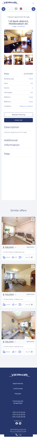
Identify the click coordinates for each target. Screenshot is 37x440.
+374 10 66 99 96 (18, 417)
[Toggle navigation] (33, 3)
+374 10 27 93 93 (18, 412)
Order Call (18, 120)
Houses (18, 394)
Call (20, 435)
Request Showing (18, 115)
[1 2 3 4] (18, 231)
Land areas (18, 389)
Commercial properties (18, 402)
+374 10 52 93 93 (18, 415)
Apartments (18, 383)
